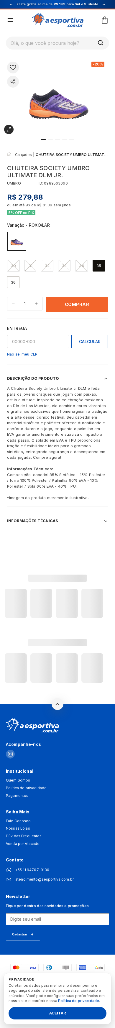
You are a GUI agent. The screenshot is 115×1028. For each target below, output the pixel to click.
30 (13, 265)
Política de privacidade (26, 788)
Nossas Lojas (18, 828)
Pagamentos (17, 796)
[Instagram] (10, 754)
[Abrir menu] (10, 20)
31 (30, 265)
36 (13, 282)
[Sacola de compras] (104, 20)
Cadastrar (19, 934)
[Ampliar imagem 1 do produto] (9, 129)
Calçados (23, 154)
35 (98, 265)
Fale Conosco (18, 821)
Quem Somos (18, 780)
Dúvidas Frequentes (24, 836)
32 (47, 265)
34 (81, 265)
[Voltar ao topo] (57, 704)
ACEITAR (57, 1013)
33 (64, 265)
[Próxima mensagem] (104, 4)
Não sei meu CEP (22, 354)
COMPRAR (77, 304)
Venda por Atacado (23, 844)
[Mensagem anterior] (11, 4)
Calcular (90, 341)
